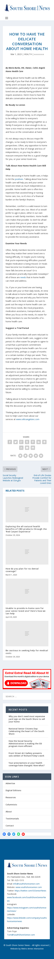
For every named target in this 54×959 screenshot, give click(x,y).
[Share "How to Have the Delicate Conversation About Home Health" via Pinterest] (33, 442)
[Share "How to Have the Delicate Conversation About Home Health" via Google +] (21, 442)
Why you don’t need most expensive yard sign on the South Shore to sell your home (27, 719)
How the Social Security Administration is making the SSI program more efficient (25, 743)
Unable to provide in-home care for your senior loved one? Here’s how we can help (26, 611)
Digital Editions (13, 790)
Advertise (10, 783)
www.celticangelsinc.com (27, 419)
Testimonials (12, 818)
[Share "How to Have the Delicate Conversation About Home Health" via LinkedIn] (38, 442)
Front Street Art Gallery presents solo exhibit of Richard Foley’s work (26, 754)
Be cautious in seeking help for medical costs (27, 651)
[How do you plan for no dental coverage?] (27, 551)
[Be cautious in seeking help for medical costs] (27, 633)
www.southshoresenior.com (29, 887)
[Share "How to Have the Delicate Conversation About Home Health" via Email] (27, 448)
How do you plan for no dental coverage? (22, 570)
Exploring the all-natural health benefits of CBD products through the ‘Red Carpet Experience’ (26, 529)
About (9, 811)
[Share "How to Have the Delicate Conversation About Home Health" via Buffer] (44, 442)
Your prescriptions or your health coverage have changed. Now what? (27, 764)
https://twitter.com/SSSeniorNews (30, 890)
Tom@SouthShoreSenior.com (21, 934)
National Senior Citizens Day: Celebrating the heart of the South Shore (26, 731)
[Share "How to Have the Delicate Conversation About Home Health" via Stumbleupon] (21, 448)
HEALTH (28, 54)
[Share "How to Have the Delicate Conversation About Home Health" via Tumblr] (27, 442)
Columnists (11, 804)
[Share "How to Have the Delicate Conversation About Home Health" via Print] (33, 448)
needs (23, 277)
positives (19, 179)
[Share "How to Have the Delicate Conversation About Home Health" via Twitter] (15, 442)
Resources (11, 797)
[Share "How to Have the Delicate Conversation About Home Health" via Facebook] (10, 442)
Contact (10, 825)
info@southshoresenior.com (26, 883)
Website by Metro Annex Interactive (27, 948)
